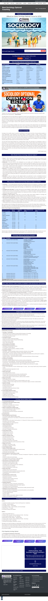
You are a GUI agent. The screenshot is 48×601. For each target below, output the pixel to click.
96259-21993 (23, 13)
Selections (40, 3)
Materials (34, 3)
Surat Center (27, 582)
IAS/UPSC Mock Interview (40, 541)
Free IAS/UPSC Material (18, 541)
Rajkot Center (27, 580)
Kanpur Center (21, 581)
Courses (24, 3)
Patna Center (27, 577)
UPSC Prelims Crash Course (29, 541)
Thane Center (27, 584)
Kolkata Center (21, 583)
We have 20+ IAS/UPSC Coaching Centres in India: (13, 570)
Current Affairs (18, 3)
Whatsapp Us (27, 58)
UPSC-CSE (12, 3)
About (8, 3)
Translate (35, 588)
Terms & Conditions (27, 594)
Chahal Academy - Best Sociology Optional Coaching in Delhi (35, 552)
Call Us (20, 58)
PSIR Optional (40, 308)
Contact (44, 3)
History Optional (29, 308)
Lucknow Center (21, 585)
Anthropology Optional (18, 308)
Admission (30, 3)
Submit (43, 50)
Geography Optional (7, 540)
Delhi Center (15, 577)
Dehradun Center (15, 587)
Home (5, 3)
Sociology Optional (7, 308)
